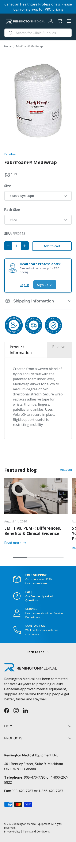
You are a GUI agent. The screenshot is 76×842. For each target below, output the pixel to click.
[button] (60, 21)
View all (66, 470)
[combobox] (38, 33)
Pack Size (12, 209)
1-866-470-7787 (50, 791)
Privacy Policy (12, 831)
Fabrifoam (11, 154)
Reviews (59, 346)
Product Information (21, 349)
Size (7, 185)
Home (8, 46)
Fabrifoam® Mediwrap (29, 46)
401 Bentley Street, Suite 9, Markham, (34, 763)
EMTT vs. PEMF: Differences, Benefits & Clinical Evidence (32, 530)
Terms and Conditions (36, 831)
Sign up (42, 285)
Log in (24, 285)
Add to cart (52, 246)
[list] (38, 100)
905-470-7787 (22, 791)
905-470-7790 (35, 777)
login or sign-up (25, 9)
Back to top (36, 652)
